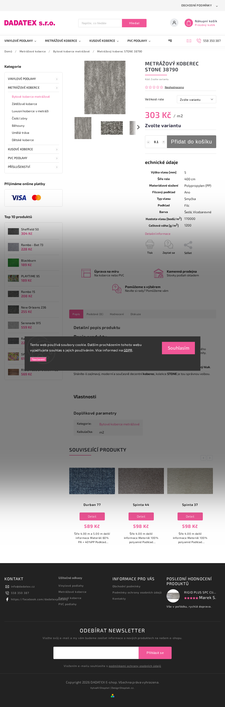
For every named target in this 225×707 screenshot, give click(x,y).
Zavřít (202, 260)
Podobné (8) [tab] (95, 314)
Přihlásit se (155, 653)
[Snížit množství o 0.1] (148, 142)
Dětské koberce (23, 140)
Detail (92, 516)
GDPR (128, 350)
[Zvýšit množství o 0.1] (164, 142)
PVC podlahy (17, 158)
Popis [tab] (76, 314)
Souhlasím (178, 347)
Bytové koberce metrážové (31, 96)
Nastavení (38, 359)
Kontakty (119, 598)
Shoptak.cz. (127, 687)
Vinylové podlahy (22, 79)
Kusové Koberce (20, 149)
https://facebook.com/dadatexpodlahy (39, 599)
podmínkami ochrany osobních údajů (135, 666)
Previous (204, 457)
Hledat (134, 23)
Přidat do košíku (191, 142)
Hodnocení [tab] (117, 314)
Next (210, 457)
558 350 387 (20, 593)
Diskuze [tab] (136, 314)
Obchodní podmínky (196, 5)
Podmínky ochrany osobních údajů (137, 592)
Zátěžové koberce (24, 104)
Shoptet (105, 687)
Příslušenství (19, 167)
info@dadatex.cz (23, 586)
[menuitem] (22, 40)
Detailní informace (158, 233)
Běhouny (18, 125)
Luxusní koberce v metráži (30, 111)
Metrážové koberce (24, 87)
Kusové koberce (70, 598)
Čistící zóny (19, 118)
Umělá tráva (20, 132)
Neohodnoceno (174, 87)
